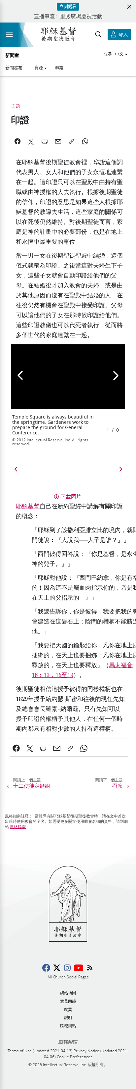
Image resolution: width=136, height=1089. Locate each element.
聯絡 (59, 68)
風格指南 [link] (18, 826)
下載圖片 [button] (71, 496)
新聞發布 (13, 68)
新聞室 (12, 55)
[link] (16, 748)
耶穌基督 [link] (28, 506)
